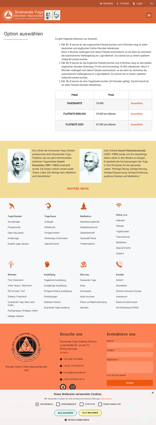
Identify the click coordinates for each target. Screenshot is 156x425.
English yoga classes (18, 243)
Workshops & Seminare (56, 238)
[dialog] (78, 407)
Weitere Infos (78, 188)
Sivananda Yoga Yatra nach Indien (21, 304)
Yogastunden (122, 231)
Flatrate (120, 226)
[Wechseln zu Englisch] (151, 3)
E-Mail (111, 350)
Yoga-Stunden (15, 216)
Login (139, 3)
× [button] (152, 393)
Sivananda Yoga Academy (57, 307)
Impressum (121, 296)
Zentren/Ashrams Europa (128, 291)
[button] (148, 15)
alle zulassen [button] (65, 413)
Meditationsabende (89, 221)
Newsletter (121, 285)
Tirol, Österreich (15, 280)
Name (111, 341)
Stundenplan (14, 221)
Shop (82, 285)
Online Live (121, 215)
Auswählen (137, 103)
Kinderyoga (13, 238)
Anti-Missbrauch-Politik (127, 307)
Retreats (12, 274)
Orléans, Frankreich (17, 296)
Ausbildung (49, 274)
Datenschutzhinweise (126, 302)
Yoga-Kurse (50, 216)
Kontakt (125, 3)
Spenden (84, 307)
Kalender (120, 220)
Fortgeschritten (52, 232)
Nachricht (113, 359)
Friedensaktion (87, 243)
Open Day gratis (16, 232)
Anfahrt (119, 280)
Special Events (51, 243)
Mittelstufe (49, 227)
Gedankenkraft (87, 232)
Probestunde (14, 227)
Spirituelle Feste (88, 238)
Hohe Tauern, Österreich (20, 285)
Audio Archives (87, 296)
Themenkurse (123, 237)
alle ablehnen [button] (90, 412)
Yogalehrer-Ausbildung (55, 280)
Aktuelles (108, 3)
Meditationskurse (89, 227)
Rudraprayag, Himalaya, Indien (23, 310)
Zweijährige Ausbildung (55, 285)
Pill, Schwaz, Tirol (16, 291)
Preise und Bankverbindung (93, 302)
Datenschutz (106, 398)
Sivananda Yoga (88, 280)
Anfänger (48, 221)
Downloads (85, 291)
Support (120, 253)
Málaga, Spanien (16, 316)
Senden (130, 382)
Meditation (85, 216)
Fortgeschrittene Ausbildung (58, 291)
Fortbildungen (50, 296)
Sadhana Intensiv (52, 302)
